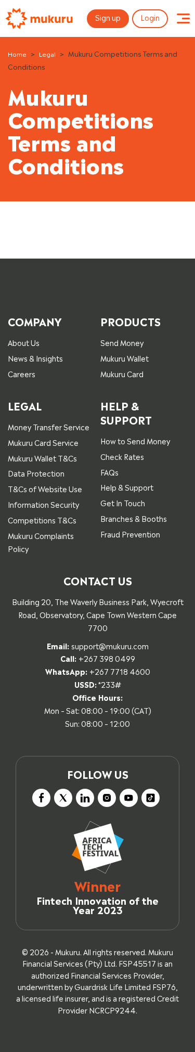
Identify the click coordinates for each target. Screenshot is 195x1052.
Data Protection (36, 472)
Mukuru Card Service (43, 442)
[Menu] (183, 19)
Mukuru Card (122, 373)
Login (150, 16)
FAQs (109, 471)
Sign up (108, 16)
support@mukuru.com (110, 645)
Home (17, 53)
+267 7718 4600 (119, 670)
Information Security (43, 503)
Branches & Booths (133, 517)
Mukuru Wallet (124, 357)
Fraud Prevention (130, 533)
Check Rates (122, 456)
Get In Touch (122, 502)
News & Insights (35, 357)
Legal (47, 53)
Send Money (122, 342)
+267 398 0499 (107, 657)
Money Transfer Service (48, 426)
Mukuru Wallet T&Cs (42, 457)
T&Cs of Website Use (45, 488)
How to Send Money (135, 440)
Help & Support (126, 486)
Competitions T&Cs (42, 519)
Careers (21, 373)
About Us (24, 342)
